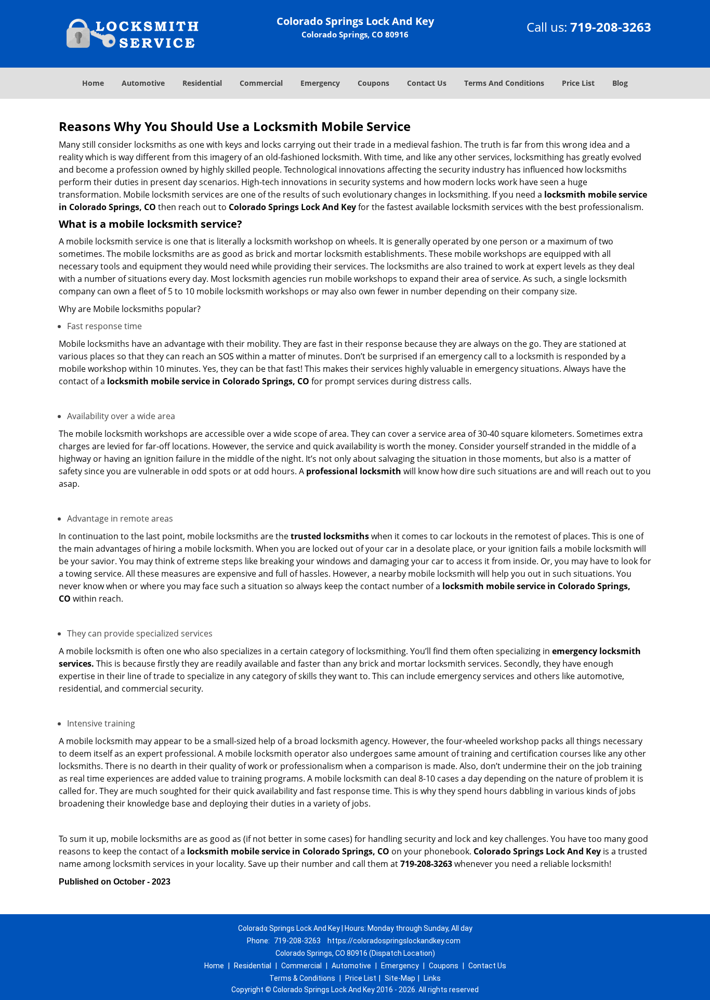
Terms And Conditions (504, 83)
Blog (620, 83)
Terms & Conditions (302, 978)
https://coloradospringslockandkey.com (394, 941)
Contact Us (426, 83)
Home (93, 83)
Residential (202, 83)
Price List (578, 83)
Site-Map (400, 978)
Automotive (143, 83)
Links (432, 978)
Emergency (320, 83)
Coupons (373, 83)
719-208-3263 (610, 26)
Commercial (261, 83)
